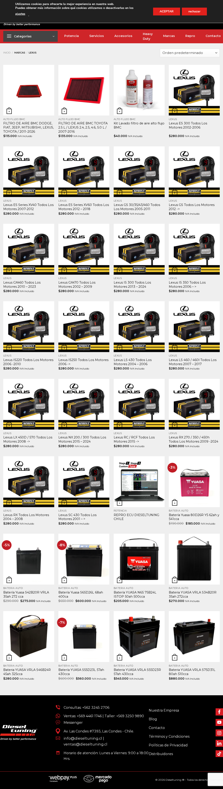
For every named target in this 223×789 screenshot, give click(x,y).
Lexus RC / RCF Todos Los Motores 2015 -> (134, 439)
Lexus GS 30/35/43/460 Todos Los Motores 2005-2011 (137, 207)
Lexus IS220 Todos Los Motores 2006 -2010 (28, 362)
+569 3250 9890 (130, 716)
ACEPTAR (167, 11)
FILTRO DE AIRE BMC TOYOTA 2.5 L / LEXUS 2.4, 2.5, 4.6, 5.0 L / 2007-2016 (83, 127)
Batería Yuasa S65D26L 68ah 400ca (80, 594)
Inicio (7, 52)
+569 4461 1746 (89, 716)
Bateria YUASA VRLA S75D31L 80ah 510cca (192, 672)
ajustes (20, 14)
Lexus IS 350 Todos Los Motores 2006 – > (187, 285)
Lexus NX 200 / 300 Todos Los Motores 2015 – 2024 (82, 439)
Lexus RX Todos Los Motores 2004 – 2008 (26, 517)
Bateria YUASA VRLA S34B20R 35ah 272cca (192, 594)
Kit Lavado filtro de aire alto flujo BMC (139, 125)
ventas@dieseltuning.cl (85, 744)
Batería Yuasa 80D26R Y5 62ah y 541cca (194, 517)
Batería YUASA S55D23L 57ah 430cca (81, 672)
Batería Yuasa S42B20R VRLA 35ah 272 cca (26, 594)
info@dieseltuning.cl (83, 738)
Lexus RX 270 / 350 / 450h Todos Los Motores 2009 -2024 (193, 439)
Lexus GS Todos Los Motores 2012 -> (192, 207)
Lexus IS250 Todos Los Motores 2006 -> (83, 362)
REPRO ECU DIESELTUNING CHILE (136, 517)
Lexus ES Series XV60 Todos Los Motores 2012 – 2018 (83, 207)
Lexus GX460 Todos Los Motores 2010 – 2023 (22, 285)
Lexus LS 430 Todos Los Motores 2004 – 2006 (133, 362)
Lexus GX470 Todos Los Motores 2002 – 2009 (76, 285)
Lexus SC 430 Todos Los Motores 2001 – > (77, 517)
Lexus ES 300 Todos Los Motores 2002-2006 (188, 125)
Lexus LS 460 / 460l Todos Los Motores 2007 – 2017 (192, 362)
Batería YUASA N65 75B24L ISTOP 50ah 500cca (135, 594)
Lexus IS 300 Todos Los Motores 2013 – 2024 (132, 285)
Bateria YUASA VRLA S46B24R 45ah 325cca (27, 672)
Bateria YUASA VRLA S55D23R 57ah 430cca (137, 672)
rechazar (194, 11)
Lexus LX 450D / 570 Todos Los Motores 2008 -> (27, 439)
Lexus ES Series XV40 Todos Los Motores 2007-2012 (28, 207)
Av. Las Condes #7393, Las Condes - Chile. (97, 731)
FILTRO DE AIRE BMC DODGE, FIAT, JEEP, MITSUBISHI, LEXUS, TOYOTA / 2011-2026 (28, 127)
